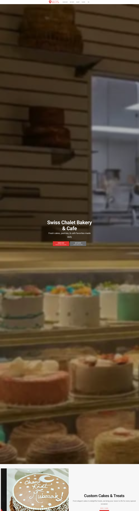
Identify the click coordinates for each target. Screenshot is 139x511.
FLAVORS (106, 508)
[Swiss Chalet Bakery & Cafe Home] (54, 3)
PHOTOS (101, 508)
